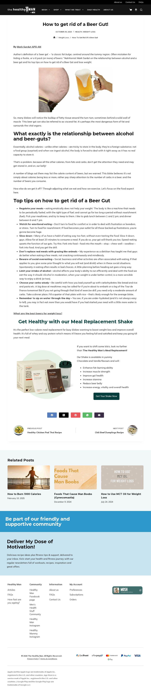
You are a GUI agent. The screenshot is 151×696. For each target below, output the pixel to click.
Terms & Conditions (48, 659)
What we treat (73, 10)
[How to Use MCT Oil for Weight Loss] (122, 477)
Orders (73, 599)
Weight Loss (89, 32)
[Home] (54, 37)
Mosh (44, 10)
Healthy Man (14, 584)
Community (35, 584)
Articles (11, 589)
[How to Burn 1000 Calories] (29, 477)
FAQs (141, 2)
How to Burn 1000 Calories (24, 494)
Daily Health (93, 10)
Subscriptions (76, 594)
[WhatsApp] (87, 415)
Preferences (76, 589)
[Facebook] (52, 415)
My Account (76, 584)
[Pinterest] (75, 415)
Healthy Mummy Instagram (34, 633)
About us (118, 2)
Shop (56, 10)
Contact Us (130, 2)
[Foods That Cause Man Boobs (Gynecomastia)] (75, 477)
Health (78, 32)
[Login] (136, 10)
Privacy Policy (33, 659)
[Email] (99, 415)
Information (55, 584)
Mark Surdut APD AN (29, 46)
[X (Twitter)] (64, 415)
